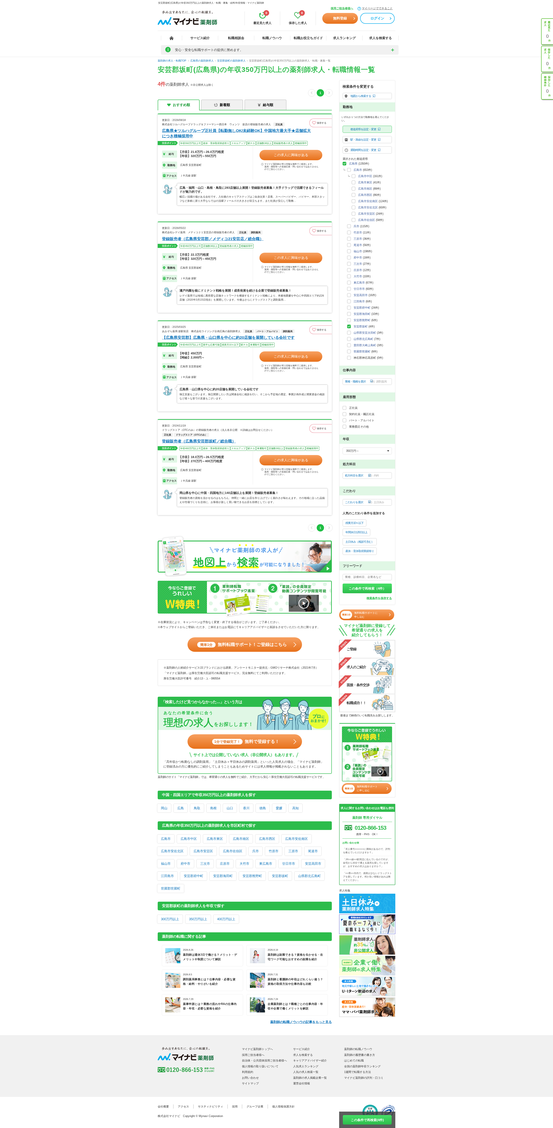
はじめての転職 (354, 1060)
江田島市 (167, 876)
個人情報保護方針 (283, 1106)
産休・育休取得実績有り (359, 551)
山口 (230, 808)
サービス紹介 (200, 38)
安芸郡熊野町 (252, 876)
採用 (235, 1106)
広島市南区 (241, 839)
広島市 (166, 839)
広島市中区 (189, 839)
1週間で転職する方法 (357, 1072)
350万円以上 (198, 919)
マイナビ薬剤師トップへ (257, 1049)
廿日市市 (288, 863)
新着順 (225, 105)
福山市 (166, 863)
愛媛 (279, 808)
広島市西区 (267, 839)
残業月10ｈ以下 (354, 523)
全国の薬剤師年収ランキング (362, 1066)
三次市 (205, 863)
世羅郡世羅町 (170, 888)
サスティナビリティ (210, 1106)
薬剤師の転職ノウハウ (358, 1049)
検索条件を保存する (379, 598)
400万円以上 (226, 919)
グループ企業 (254, 1106)
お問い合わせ (250, 1077)
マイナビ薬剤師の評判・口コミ (363, 1077)
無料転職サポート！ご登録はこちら (243, 644)
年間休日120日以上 (356, 532)
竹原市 (273, 851)
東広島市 (265, 863)
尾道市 (313, 851)
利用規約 (247, 1072)
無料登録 (340, 18)
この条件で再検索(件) (367, 1120)
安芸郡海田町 (223, 876)
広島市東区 (215, 839)
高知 (295, 808)
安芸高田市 (313, 863)
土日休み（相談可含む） (359, 541)
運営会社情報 (301, 1083)
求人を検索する (380, 38)
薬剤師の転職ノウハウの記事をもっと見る (301, 1022)
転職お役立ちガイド (308, 38)
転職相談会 (236, 38)
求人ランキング (344, 38)
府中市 (185, 863)
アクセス (183, 1106)
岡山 (164, 808)
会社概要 (163, 1106)
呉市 (255, 851)
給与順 (268, 105)
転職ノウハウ (272, 38)
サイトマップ (250, 1083)
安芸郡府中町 (193, 876)
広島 (180, 808)
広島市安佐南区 (296, 839)
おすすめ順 (181, 105)
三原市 (293, 851)
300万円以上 (170, 919)
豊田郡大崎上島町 (365, 345)
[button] (320, 123)
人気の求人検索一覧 (305, 1072)
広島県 (353, 163)
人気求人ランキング (305, 1066)
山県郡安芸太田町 (365, 332)
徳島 (262, 808)
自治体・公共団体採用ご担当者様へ (264, 1060)
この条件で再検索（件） (367, 588)
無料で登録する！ (246, 741)
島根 (213, 808)
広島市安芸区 (203, 851)
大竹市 (244, 863)
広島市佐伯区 (232, 851)
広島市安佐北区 (172, 851)
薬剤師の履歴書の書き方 (359, 1055)
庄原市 (225, 863)
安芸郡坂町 (280, 876)
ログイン (377, 18)
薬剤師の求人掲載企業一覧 (310, 1077)
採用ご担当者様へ (342, 8)
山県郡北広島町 (309, 876)
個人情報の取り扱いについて (260, 1066)
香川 (246, 808)
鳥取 (197, 808)
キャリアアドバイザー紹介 (310, 1060)
